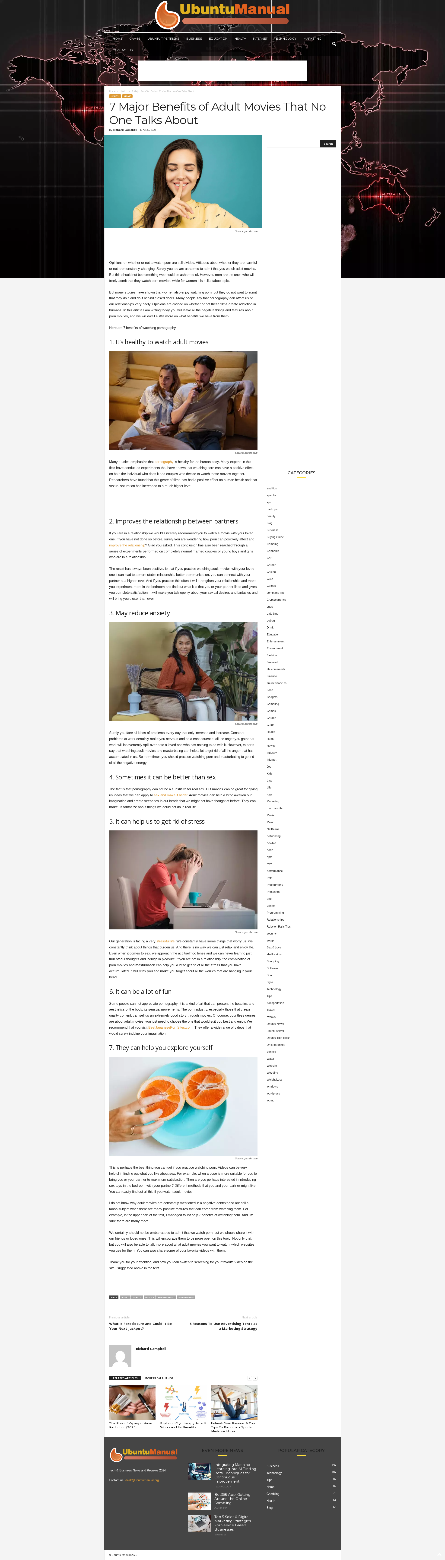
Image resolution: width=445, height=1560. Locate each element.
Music (270, 822)
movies (149, 1297)
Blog (270, 523)
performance (275, 871)
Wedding (272, 1072)
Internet (260, 38)
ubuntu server (275, 1031)
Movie (127, 96)
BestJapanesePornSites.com (170, 1027)
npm (269, 857)
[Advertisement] (222, 71)
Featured (272, 662)
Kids (269, 773)
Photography (275, 885)
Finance (272, 676)
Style (270, 982)
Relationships (275, 919)
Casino (271, 572)
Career (271, 565)
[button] (334, 44)
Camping (272, 544)
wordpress (273, 1093)
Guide (270, 725)
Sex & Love (274, 947)
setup (270, 940)
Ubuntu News (275, 1024)
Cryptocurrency (276, 599)
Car (269, 558)
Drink (270, 627)
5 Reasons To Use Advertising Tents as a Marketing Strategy (223, 1326)
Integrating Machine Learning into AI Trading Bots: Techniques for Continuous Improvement (235, 1472)
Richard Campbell (125, 129)
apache (271, 495)
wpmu (270, 1100)
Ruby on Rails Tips (279, 926)
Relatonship (186, 1297)
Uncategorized (276, 1044)
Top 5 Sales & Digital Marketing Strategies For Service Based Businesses (232, 1523)
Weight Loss (274, 1079)
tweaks (271, 1017)
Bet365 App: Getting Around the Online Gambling (232, 1498)
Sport (270, 975)
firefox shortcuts (276, 683)
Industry (272, 752)
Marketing (312, 38)
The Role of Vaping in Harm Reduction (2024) (130, 1425)
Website (272, 1065)
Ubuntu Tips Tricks (163, 38)
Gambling (273, 704)
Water (270, 1058)
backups (272, 509)
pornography (164, 462)
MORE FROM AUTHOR (159, 1378)
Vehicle (271, 1051)
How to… (272, 745)
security (272, 933)
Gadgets (272, 697)
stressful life (165, 941)
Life (269, 787)
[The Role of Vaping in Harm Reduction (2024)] (132, 1402)
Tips (269, 996)
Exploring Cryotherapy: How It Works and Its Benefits (183, 1425)
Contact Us (123, 50)
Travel (271, 1010)
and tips (272, 488)
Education (218, 38)
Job (269, 766)
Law (269, 780)
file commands (276, 669)
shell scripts (274, 954)
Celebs (271, 585)
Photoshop (273, 891)
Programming (275, 912)
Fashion (272, 655)
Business (194, 38)
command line (276, 592)
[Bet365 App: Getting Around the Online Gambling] (199, 1501)
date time (272, 613)
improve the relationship (127, 545)
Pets (269, 878)
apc (269, 502)
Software (272, 968)
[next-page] (255, 1378)
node (270, 850)
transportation (275, 1003)
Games (134, 38)
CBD (270, 579)
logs (269, 794)
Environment (275, 648)
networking (274, 836)
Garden (271, 718)
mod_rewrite (275, 808)
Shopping (273, 961)
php (269, 898)
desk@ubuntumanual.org (142, 1480)
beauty (271, 516)
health (137, 1297)
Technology (285, 38)
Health (240, 38)
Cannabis (273, 551)
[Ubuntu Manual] (222, 16)
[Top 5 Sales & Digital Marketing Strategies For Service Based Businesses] (199, 1523)
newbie (271, 843)
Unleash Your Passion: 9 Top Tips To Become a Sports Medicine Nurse (233, 1427)
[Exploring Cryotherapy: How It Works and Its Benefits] (183, 1402)
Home (117, 38)
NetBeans (273, 829)
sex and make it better (170, 795)
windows (272, 1086)
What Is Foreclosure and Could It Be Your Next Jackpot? (140, 1326)
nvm (269, 864)
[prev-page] (249, 1378)
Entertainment (275, 641)
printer (271, 905)
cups (270, 606)
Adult (125, 1297)
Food (270, 690)
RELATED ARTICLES (125, 1378)
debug (271, 620)
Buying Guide (275, 537)
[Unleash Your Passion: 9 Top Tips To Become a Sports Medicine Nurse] (234, 1402)
